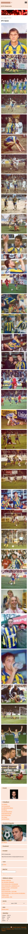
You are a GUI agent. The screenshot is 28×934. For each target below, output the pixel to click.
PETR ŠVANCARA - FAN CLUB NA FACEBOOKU (13, 893)
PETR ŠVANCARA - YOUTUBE (9, 891)
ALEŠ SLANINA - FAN (7, 897)
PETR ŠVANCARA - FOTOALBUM (10, 884)
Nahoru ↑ (4, 930)
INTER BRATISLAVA (6, 813)
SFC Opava (4, 817)
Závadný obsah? (16, 927)
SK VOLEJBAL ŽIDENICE (8, 882)
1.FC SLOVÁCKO (6, 806)
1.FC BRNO (4, 804)
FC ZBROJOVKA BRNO (7, 808)
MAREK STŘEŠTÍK (6, 880)
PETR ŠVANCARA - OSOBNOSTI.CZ (10, 886)
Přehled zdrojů (5, 909)
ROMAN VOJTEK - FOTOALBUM (9, 887)
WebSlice (9, 928)
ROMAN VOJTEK (6, 889)
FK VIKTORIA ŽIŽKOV (7, 811)
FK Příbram (4, 809)
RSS (5, 928)
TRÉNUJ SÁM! (5, 895)
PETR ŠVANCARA (6, 6)
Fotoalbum (5, 17)
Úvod (2, 17)
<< (4, 903)
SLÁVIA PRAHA (5, 819)
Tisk (13, 928)
